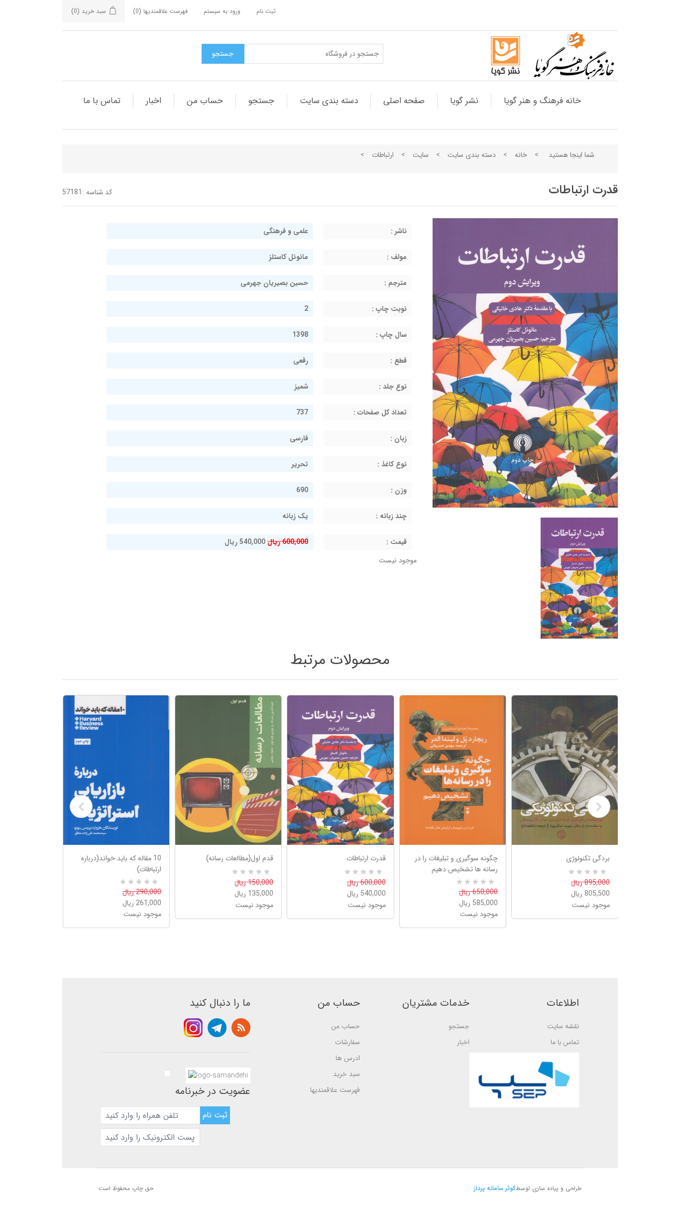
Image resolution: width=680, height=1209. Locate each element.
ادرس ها (348, 1058)
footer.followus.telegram (217, 1027)
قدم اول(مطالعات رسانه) (239, 858)
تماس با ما (101, 101)
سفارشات (347, 1042)
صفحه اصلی (404, 101)
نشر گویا (464, 101)
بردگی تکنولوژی (588, 858)
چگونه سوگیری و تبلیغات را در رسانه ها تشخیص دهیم (456, 864)
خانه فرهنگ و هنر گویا (542, 101)
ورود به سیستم (222, 11)
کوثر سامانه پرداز (495, 1188)
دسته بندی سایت (329, 101)
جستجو (261, 101)
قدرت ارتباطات (365, 858)
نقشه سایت (563, 1026)
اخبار (153, 101)
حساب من (205, 101)
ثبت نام (266, 11)
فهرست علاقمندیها (335, 1089)
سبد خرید (346, 1074)
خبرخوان (240, 1027)
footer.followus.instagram (193, 1027)
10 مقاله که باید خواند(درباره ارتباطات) (121, 864)
